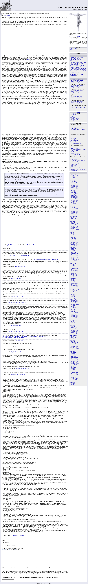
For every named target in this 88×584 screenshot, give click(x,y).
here (28, 59)
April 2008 (72, 369)
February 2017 (74, 238)
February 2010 (74, 342)
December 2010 (74, 330)
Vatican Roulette (74, 64)
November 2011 (74, 316)
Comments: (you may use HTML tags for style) (13, 548)
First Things (73, 165)
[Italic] (7, 549)
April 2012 (72, 310)
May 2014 (72, 279)
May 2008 (72, 368)
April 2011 (72, 325)
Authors (78, 112)
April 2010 (72, 340)
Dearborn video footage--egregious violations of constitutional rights (76, 81)
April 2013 (72, 295)
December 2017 (74, 226)
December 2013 (74, 285)
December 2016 (74, 241)
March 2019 (73, 207)
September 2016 (74, 244)
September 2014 (74, 274)
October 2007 (73, 377)
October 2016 (73, 243)
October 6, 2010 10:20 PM (19, 535)
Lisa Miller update (74, 67)
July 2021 (72, 177)
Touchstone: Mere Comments (77, 169)
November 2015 (74, 257)
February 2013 (74, 298)
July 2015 (72, 262)
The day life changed (75, 59)
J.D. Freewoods (74, 119)
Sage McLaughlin (74, 118)
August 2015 (73, 260)
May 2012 (72, 309)
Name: (3, 540)
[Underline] (12, 549)
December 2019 (74, 196)
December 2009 (74, 345)
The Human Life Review (76, 154)
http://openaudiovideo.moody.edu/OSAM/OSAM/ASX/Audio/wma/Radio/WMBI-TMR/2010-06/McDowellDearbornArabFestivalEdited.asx (24, 337)
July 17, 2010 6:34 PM (23, 255)
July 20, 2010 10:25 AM (20, 331)
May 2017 (72, 234)
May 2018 (72, 220)
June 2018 (73, 218)
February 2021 (74, 182)
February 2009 (74, 357)
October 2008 (73, 362)
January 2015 (73, 269)
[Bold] (3, 549)
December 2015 (74, 255)
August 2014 (73, 275)
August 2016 (73, 246)
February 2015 (74, 268)
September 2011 (74, 319)
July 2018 (72, 217)
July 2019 (72, 202)
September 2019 (74, 200)
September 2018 (74, 215)
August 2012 (73, 305)
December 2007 (74, 374)
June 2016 (73, 248)
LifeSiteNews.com (74, 153)
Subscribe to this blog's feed (77, 74)
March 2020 (73, 192)
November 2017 (74, 227)
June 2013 (73, 293)
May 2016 (72, 249)
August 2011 (73, 320)
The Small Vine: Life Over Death (78, 70)
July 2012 (72, 306)
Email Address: (5, 542)
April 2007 (72, 384)
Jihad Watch (73, 151)
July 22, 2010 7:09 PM (19, 346)
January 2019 (73, 210)
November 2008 (74, 361)
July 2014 (72, 277)
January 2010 (73, 343)
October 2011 (73, 317)
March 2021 (73, 181)
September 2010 (74, 334)
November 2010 (74, 331)
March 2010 (73, 341)
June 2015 (73, 263)
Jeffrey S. (72, 117)
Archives (78, 172)
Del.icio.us (29, 245)
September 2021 (74, 175)
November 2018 (74, 212)
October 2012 (73, 303)
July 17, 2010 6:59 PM (19, 266)
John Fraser (73, 121)
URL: (3, 544)
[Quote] (17, 549)
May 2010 (72, 338)
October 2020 (73, 187)
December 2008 (74, 360)
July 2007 (72, 381)
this (7, 171)
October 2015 (73, 258)
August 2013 (73, 290)
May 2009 (72, 353)
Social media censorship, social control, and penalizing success (78, 69)
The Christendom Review (76, 168)
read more (77, 45)
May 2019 (72, 205)
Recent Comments (78, 79)
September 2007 (74, 378)
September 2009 (74, 348)
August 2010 (73, 335)
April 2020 (72, 191)
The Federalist (74, 140)
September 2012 (74, 304)
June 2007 (73, 382)
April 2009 (72, 355)
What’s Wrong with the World (72, 7)
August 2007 (73, 379)
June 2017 (73, 233)
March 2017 (73, 237)
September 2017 (74, 229)
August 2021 (73, 176)
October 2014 (73, 273)
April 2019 (72, 206)
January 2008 (73, 373)
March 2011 (73, 326)
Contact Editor (73, 48)
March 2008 (73, 371)
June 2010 (73, 337)
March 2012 (73, 311)
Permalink (35, 245)
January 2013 (73, 299)
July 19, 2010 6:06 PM (20, 302)
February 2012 (74, 312)
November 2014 (74, 272)
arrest (65, 93)
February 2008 (74, 372)
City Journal (73, 138)
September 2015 (74, 259)
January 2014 (73, 284)
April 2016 (72, 250)
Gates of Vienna (74, 148)
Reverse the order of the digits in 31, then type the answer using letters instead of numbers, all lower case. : (30, 577)
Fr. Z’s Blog (73, 166)
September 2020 (74, 189)
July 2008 (72, 366)
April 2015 (72, 265)
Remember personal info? (9, 545)
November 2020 (74, 186)
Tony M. (72, 116)
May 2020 (72, 190)
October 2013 (73, 288)
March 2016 (73, 252)
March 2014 (73, 281)
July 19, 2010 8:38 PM (16, 325)
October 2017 (73, 228)
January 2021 (73, 184)
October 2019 (73, 198)
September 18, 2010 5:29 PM (18, 374)
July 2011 (72, 321)
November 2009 (74, 346)
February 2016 (74, 253)
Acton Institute (73, 159)
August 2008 (73, 364)
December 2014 (74, 270)
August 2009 (73, 350)
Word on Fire (73, 170)
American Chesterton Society (77, 160)
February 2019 (74, 208)
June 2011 (73, 322)
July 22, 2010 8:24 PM (16, 352)
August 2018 (73, 216)
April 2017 (72, 236)
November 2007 (74, 376)
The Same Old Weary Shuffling (78, 65)
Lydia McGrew (73, 114)
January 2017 (73, 239)
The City (72, 139)
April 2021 (72, 180)
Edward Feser (73, 164)
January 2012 (73, 314)
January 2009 (73, 358)
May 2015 (72, 264)
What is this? (73, 75)
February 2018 (74, 223)
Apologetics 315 (74, 161)
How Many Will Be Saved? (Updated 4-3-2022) (77, 58)
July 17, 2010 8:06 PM (16, 278)
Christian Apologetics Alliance (77, 163)
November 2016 (74, 242)
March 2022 (73, 174)
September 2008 (74, 363)
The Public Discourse (75, 143)
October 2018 (73, 213)
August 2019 (73, 201)
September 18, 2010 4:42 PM (22, 368)
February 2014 (74, 283)
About (78, 36)
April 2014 (72, 280)
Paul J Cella (73, 113)
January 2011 (73, 329)
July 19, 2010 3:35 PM (17, 296)
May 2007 (72, 383)
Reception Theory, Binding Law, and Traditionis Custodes (78, 63)
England (13, 95)
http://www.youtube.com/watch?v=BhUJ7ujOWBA (46, 259)
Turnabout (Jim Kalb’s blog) (77, 132)
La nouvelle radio (74, 72)
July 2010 (72, 336)
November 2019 (74, 197)
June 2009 (73, 352)
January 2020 (73, 195)
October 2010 (73, 332)
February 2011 (74, 327)
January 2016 (73, 254)
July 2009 (72, 351)
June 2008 (73, 367)
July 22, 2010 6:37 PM (19, 340)
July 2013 (72, 291)
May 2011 (72, 324)
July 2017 (72, 232)
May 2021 (72, 179)
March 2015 (73, 267)
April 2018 (72, 221)
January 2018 (73, 224)
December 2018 (74, 211)
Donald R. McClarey (13, 255)
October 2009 (73, 347)
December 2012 (74, 300)
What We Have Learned (76, 61)
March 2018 (73, 222)
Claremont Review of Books (77, 137)
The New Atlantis (74, 142)
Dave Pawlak (11, 302)
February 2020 (74, 194)
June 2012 (73, 307)
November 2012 (74, 301)
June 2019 (73, 203)
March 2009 (73, 356)
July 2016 (72, 247)
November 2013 (74, 286)
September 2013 (74, 289)
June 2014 (73, 278)
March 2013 (73, 296)
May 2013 (72, 294)
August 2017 (73, 231)
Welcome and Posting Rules (77, 50)
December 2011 (74, 315)
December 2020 (74, 185)
